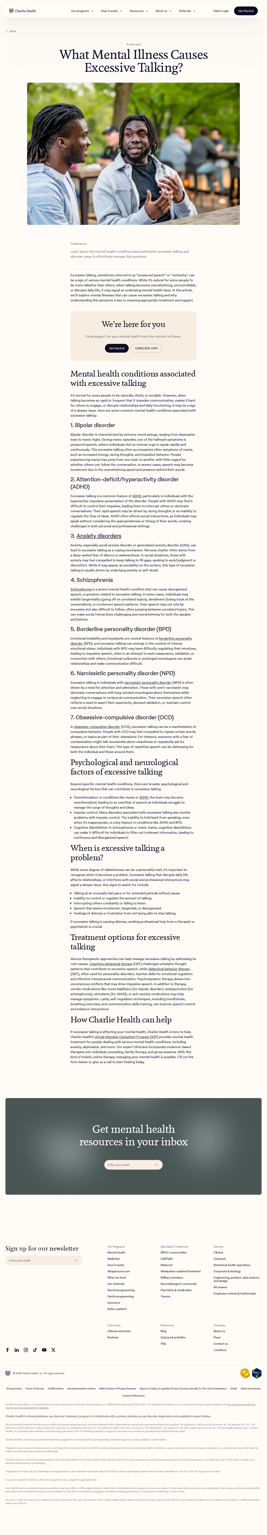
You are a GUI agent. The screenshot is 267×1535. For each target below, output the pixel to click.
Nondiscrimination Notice (81, 1388)
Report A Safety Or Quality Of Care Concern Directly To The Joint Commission (183, 1388)
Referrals (185, 11)
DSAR (233, 1388)
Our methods (115, 1284)
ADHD (136, 496)
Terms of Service (34, 1388)
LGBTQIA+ (167, 1259)
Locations (220, 1350)
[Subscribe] (156, 1164)
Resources (137, 11)
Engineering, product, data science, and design (237, 1279)
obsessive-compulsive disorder (97, 726)
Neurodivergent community (179, 1284)
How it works (109, 11)
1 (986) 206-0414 (146, 348)
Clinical (218, 1253)
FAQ (163, 1344)
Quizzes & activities (173, 1337)
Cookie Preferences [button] (133, 1395)
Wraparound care (118, 1271)
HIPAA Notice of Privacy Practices (117, 1388)
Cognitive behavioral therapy (110, 963)
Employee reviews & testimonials (235, 1294)
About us (161, 11)
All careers (220, 1287)
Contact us (221, 1344)
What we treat (116, 1278)
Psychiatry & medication (176, 1290)
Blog (163, 1331)
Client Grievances (251, 1388)
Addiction (113, 1259)
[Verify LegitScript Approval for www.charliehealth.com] (257, 1373)
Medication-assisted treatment (181, 1271)
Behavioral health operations (232, 1265)
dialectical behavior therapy (169, 969)
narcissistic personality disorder (147, 682)
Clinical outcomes (119, 1331)
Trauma (165, 1296)
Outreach (220, 1259)
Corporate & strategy (227, 1271)
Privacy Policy (14, 1388)
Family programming (120, 1296)
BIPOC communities (173, 1253)
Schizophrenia (81, 589)
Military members (172, 1278)
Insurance (113, 1303)
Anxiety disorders (99, 536)
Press (217, 1337)
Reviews (112, 1337)
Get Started (245, 11)
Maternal (166, 1265)
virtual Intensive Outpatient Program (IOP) (126, 1036)
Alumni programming (121, 1290)
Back (13, 31)
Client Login (221, 11)
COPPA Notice (56, 1388)
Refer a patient (117, 1309)
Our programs (80, 11)
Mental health (116, 1253)
